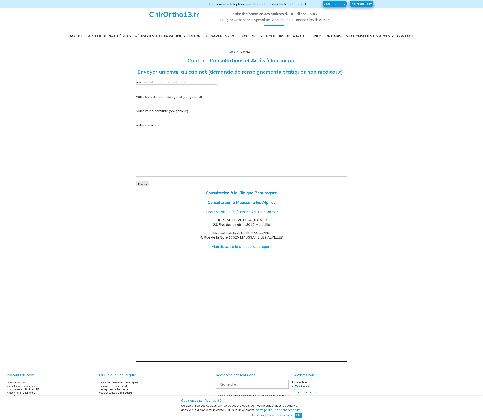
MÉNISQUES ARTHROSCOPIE (158, 36)
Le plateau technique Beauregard (118, 382)
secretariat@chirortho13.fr (307, 392)
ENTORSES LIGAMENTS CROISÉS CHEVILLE (224, 36)
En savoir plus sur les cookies (272, 415)
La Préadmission (16, 382)
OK (298, 415)
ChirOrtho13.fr (174, 14)
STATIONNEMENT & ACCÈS (368, 36)
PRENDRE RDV (361, 4)
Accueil (232, 51)
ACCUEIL (76, 36)
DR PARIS (333, 36)
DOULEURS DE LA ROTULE (287, 36)
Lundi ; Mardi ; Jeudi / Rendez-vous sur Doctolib (241, 212)
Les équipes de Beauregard (115, 389)
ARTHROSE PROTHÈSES (108, 36)
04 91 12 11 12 (300, 385)
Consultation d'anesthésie (22, 385)
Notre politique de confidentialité (278, 410)
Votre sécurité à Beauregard (115, 392)
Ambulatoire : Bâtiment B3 (22, 392)
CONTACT (405, 36)
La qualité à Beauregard (113, 385)
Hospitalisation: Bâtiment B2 (23, 389)
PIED (317, 36)
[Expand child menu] (130, 36)
